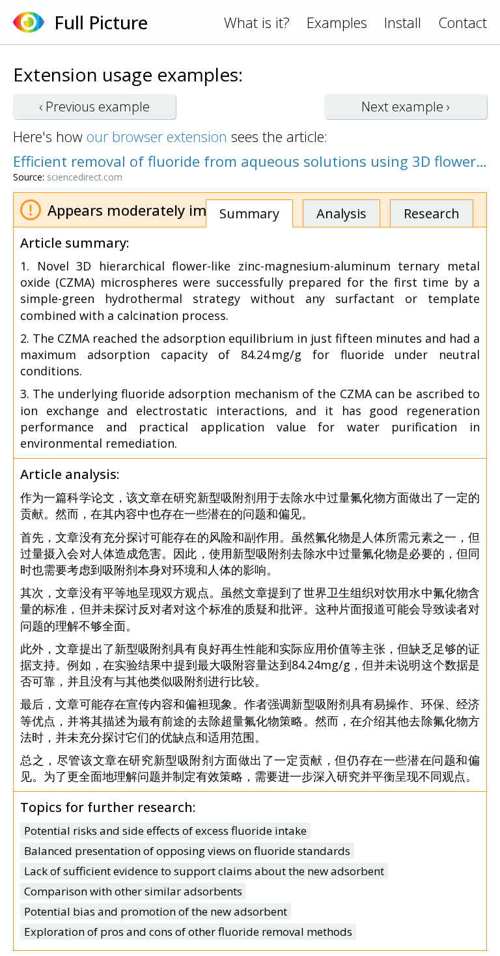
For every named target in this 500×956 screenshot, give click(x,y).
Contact (462, 22)
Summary (249, 213)
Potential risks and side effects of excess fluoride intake (165, 830)
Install (402, 22)
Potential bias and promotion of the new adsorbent (155, 911)
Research (432, 213)
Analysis (341, 213)
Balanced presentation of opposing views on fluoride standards (187, 850)
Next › (405, 106)
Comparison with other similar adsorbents (133, 891)
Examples (337, 22)
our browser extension (157, 136)
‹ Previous (94, 106)
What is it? (257, 22)
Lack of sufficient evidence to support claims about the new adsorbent (204, 870)
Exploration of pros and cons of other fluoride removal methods (188, 931)
